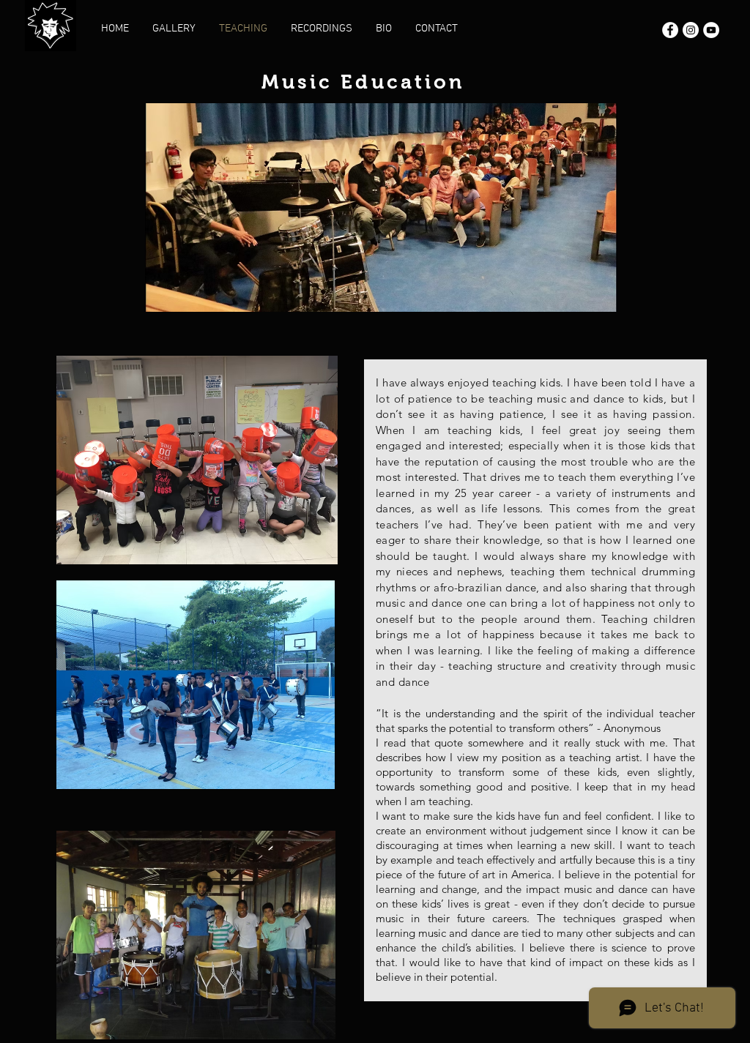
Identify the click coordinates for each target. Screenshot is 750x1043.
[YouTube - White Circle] (711, 30)
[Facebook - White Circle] (670, 30)
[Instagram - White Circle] (691, 30)
